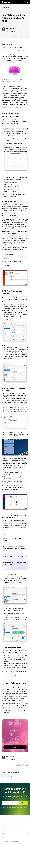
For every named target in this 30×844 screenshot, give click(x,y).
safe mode (17, 674)
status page (15, 149)
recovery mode (17, 698)
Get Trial (15, 747)
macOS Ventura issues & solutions (15, 556)
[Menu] (27, 2)
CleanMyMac (11, 235)
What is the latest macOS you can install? (15, 539)
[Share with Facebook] (3, 776)
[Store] (24, 2)
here (25, 247)
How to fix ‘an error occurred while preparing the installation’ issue (14, 548)
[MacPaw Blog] (6, 2)
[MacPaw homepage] (2, 842)
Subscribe (24, 802)
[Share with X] (11, 776)
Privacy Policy (15, 808)
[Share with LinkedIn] (7, 776)
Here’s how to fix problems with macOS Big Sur (14, 563)
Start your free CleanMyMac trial (11, 55)
